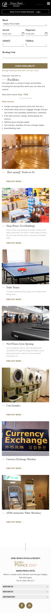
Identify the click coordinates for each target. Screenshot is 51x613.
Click (26, 94)
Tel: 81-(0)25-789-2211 (25, 580)
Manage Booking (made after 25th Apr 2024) (20, 70)
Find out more (14, 181)
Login (38, 12)
